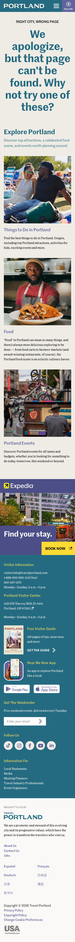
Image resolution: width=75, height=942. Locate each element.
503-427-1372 (12, 582)
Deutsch (10, 875)
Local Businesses (15, 769)
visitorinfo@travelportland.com (26, 573)
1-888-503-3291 (14, 577)
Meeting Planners (16, 778)
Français (43, 866)
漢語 (41, 884)
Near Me (68, 9)
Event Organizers (15, 788)
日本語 (42, 875)
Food (8, 331)
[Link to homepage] (24, 6)
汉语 (7, 884)
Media (8, 773)
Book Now (55, 548)
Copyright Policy (15, 915)
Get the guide (38, 650)
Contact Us (11, 851)
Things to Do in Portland (27, 229)
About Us (10, 846)
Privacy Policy (13, 910)
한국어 (8, 893)
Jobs (7, 855)
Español (9, 866)
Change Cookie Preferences (23, 920)
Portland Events (19, 443)
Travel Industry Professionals (24, 783)
